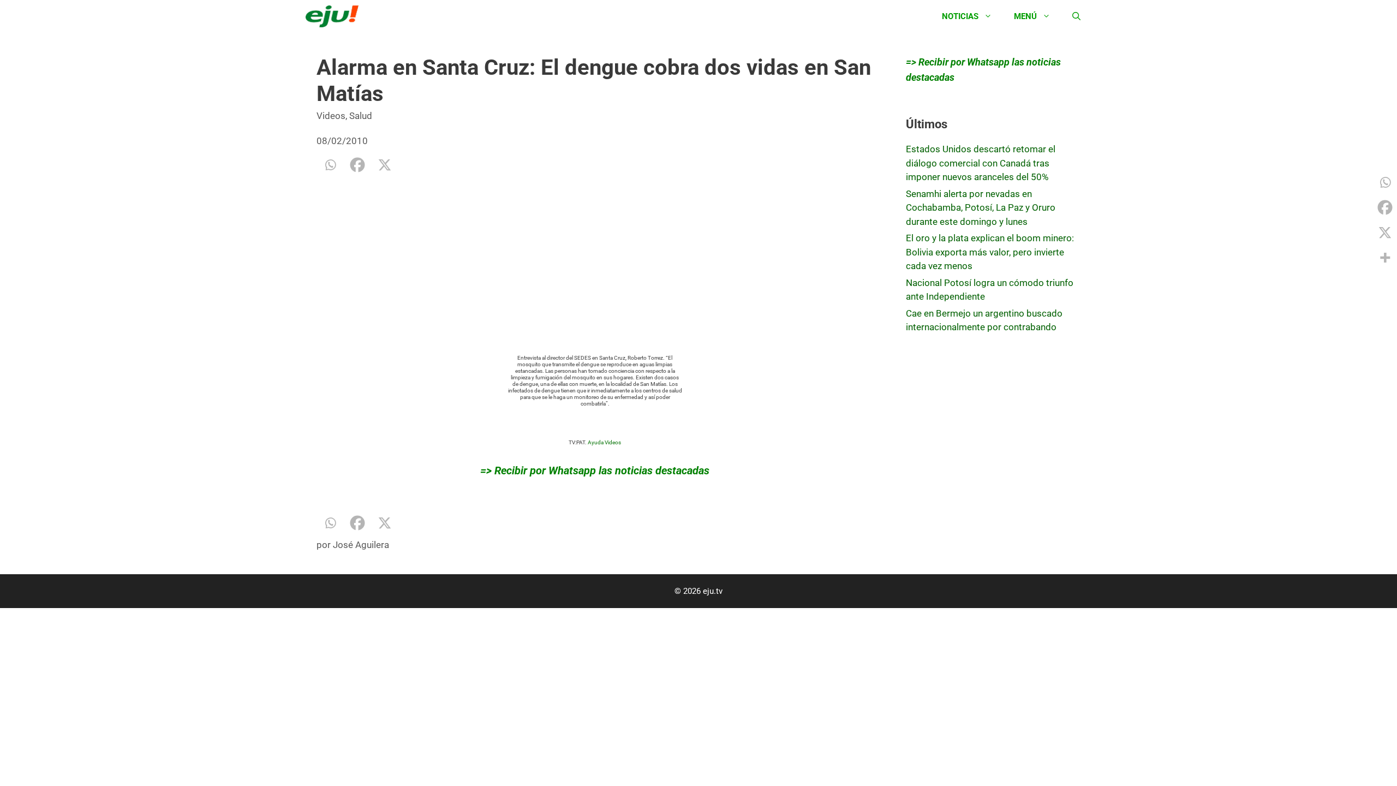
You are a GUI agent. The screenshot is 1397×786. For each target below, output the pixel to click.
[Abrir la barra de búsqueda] (1076, 16)
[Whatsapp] (330, 165)
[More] (1385, 257)
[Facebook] (357, 165)
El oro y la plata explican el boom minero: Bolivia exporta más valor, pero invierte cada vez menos (990, 252)
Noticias (960, 16)
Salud (360, 115)
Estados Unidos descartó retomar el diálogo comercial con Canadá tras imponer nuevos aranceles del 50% (980, 163)
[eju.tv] (335, 16)
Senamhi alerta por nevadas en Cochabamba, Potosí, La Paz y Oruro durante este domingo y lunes (980, 207)
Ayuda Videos (604, 442)
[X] (384, 165)
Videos (331, 115)
